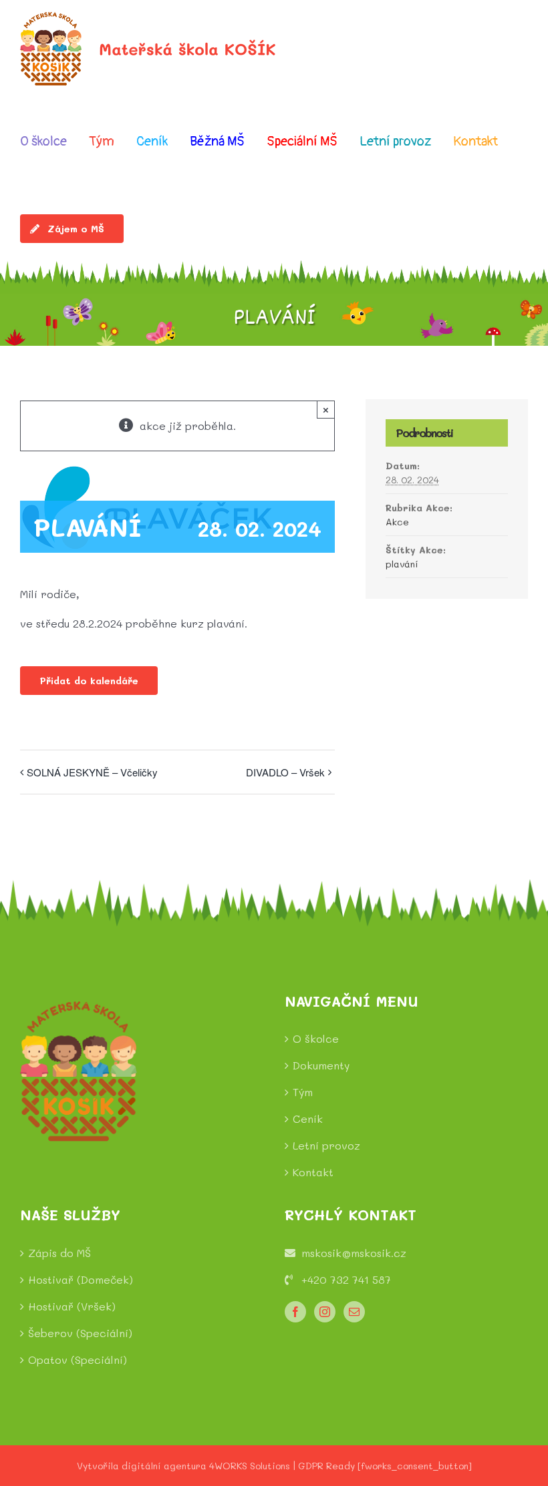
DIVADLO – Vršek (285, 772)
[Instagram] (324, 1311)
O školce (316, 1038)
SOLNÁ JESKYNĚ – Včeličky (92, 772)
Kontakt (313, 1172)
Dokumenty (321, 1065)
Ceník (308, 1118)
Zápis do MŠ (59, 1253)
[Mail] (354, 1311)
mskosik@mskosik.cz (353, 1253)
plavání (402, 563)
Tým (303, 1092)
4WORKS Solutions (249, 1465)
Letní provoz (326, 1145)
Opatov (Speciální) (77, 1359)
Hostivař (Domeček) (80, 1279)
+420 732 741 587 (346, 1279)
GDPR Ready (326, 1465)
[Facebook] (295, 1311)
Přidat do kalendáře (88, 680)
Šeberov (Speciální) (80, 1333)
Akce (397, 521)
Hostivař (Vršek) (72, 1306)
